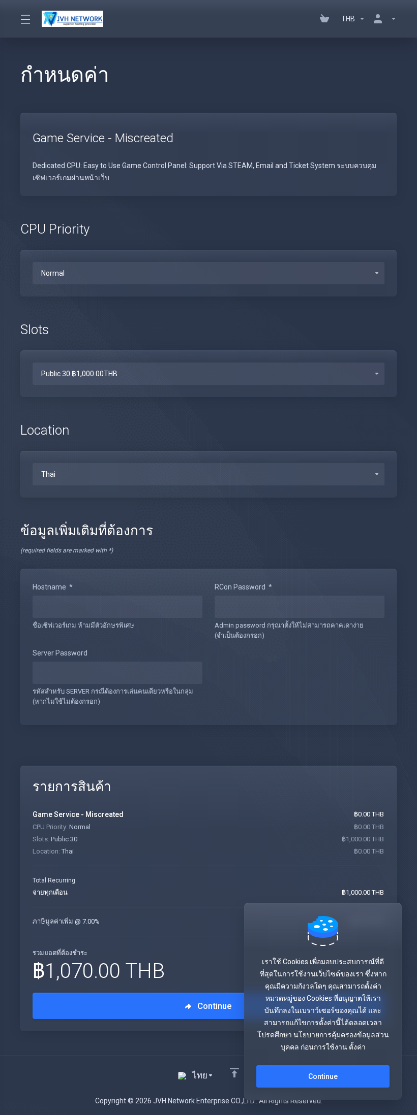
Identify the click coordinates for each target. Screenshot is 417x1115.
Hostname (53, 587)
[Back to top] (234, 1072)
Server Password (60, 653)
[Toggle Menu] (25, 18)
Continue (323, 1076)
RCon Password (243, 587)
